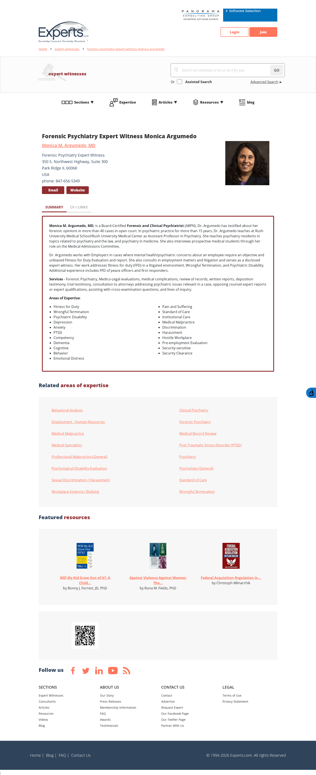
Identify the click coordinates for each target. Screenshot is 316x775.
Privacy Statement (235, 701)
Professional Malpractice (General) (79, 456)
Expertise (127, 102)
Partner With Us (172, 726)
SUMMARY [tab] (54, 207)
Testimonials (109, 726)
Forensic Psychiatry (195, 421)
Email (53, 190)
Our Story (107, 695)
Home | (37, 755)
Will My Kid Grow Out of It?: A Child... (85, 580)
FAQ (103, 713)
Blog (42, 726)
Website (77, 190)
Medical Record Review (197, 433)
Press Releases (110, 701)
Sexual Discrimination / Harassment (81, 480)
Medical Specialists (67, 445)
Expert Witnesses (51, 695)
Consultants (47, 701)
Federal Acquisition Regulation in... (231, 577)
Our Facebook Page (175, 713)
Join (263, 32)
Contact (166, 695)
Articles (166, 102)
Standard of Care (193, 480)
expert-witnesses (67, 49)
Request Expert (172, 707)
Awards (105, 720)
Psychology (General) (196, 468)
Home (43, 49)
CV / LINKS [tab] (79, 207)
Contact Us (81, 755)
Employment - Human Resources (78, 421)
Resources (209, 102)
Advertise (168, 701)
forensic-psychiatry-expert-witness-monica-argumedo (125, 49)
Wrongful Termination (197, 491)
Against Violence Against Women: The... (158, 580)
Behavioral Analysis (67, 410)
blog (251, 102)
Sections (81, 102)
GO (276, 70)
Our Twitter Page (173, 720)
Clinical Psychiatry (193, 410)
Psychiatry (187, 456)
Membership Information (118, 707)
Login (234, 32)
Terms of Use (231, 695)
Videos (43, 720)
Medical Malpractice (68, 433)
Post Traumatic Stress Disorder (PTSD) (210, 445)
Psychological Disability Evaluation (79, 468)
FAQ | (64, 755)
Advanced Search (264, 81)
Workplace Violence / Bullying (75, 491)
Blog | (51, 755)
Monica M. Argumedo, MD (68, 145)
